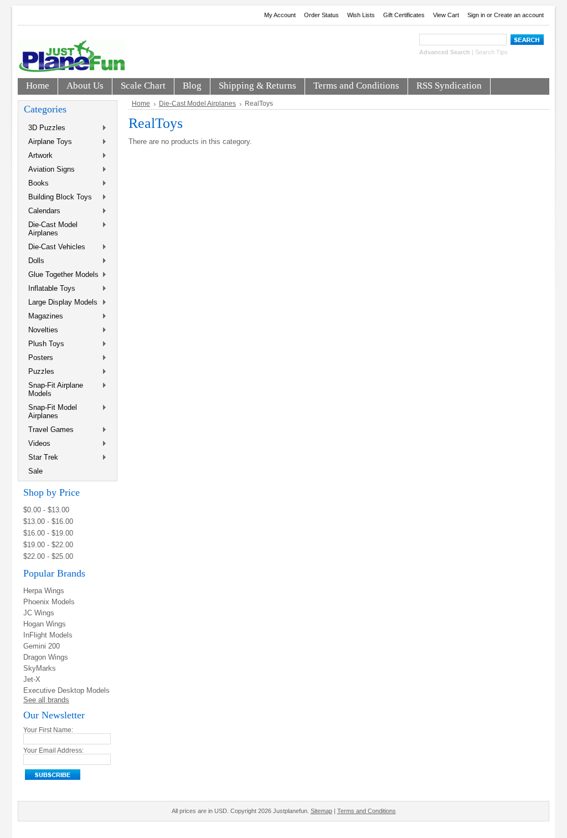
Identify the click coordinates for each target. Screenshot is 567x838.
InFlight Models (48, 635)
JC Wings (38, 613)
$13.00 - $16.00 (48, 521)
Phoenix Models (49, 602)
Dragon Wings (45, 657)
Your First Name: (48, 730)
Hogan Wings (44, 624)
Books (36, 183)
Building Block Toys (58, 197)
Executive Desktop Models (66, 690)
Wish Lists (361, 15)
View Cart (446, 15)
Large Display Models (60, 302)
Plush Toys (44, 344)
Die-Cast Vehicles (54, 247)
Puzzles (39, 372)
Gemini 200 (41, 646)
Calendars (42, 211)
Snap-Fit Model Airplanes (50, 411)
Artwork (38, 156)
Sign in (476, 15)
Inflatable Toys (49, 289)
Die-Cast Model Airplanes (51, 228)
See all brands (46, 700)
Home (141, 103)
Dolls (34, 261)
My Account (280, 15)
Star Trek (41, 457)
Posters (38, 358)
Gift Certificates (404, 15)
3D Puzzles (44, 128)
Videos (37, 444)
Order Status (321, 15)
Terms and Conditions (366, 811)
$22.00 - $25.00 (48, 556)
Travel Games (49, 430)
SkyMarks (39, 668)
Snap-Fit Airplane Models (53, 389)
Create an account (519, 15)
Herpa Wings (43, 591)
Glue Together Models (61, 275)
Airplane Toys (48, 142)
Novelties (41, 330)
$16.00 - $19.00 (48, 533)
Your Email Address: (53, 750)
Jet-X (31, 679)
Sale (35, 471)
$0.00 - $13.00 (46, 510)
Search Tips (491, 52)
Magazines (43, 316)
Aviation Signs (49, 169)
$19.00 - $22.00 (48, 545)
